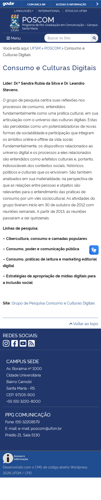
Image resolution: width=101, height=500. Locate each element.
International (49, 11)
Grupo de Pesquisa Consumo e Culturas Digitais (53, 302)
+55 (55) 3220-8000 (23, 401)
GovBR (8, 4)
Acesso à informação (71, 4)
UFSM (16, 473)
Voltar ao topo (85, 323)
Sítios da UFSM (76, 11)
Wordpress (78, 467)
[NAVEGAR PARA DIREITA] (97, 3)
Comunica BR (36, 4)
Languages (22, 11)
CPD (28, 473)
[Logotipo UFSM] (15, 21)
